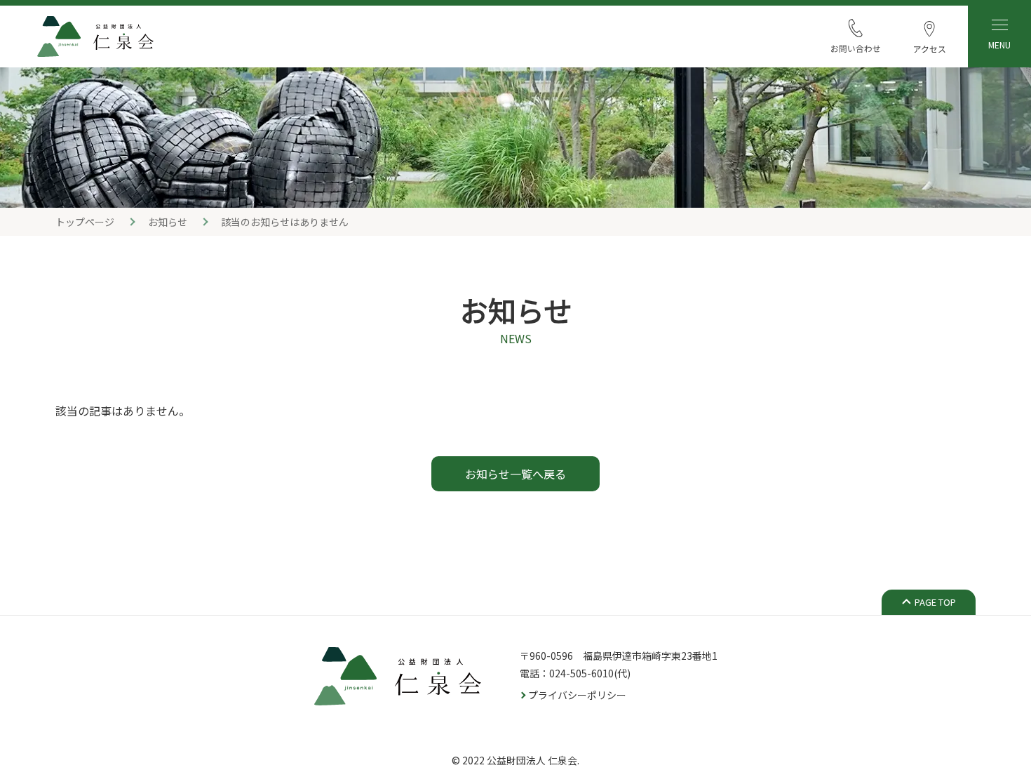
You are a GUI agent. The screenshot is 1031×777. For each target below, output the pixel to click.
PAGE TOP (935, 602)
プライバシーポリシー (577, 695)
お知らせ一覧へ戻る (515, 473)
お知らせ (167, 222)
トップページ (84, 222)
